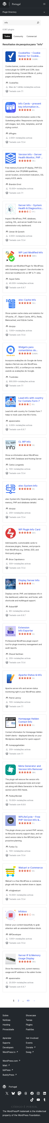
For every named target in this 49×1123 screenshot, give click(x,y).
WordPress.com (11, 1060)
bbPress (8, 1070)
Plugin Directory (9, 12)
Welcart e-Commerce (30, 867)
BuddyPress (10, 1075)
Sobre (5, 1015)
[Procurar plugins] (38, 22)
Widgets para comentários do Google (27, 349)
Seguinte (34, 1000)
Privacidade (8, 1029)
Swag (30, 1052)
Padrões (30, 1029)
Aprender (7, 1038)
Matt (6, 1065)
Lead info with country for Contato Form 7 (30, 399)
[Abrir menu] (45, 4)
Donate (31, 1047)
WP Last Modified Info (30, 252)
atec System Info (27, 485)
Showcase (31, 1015)
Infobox (22, 911)
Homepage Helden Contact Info (28, 720)
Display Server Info (28, 580)
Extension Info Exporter (25, 629)
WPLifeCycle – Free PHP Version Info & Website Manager (29, 818)
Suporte (6, 1042)
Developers (8, 1047)
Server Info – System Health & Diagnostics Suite (30, 207)
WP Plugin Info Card (29, 529)
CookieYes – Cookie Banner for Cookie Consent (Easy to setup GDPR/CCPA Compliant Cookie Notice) (29, 54)
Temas (29, 1020)
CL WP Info (24, 441)
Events (29, 1042)
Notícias (6, 1020)
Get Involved (32, 1038)
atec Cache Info (27, 299)
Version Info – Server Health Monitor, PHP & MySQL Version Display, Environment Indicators (30, 156)
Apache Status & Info (30, 675)
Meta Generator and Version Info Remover (30, 767)
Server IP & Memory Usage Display (29, 957)
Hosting (6, 1024)
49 (28, 1000)
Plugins (29, 1024)
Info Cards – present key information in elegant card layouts (29, 105)
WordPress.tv (10, 1052)
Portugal (13, 1086)
